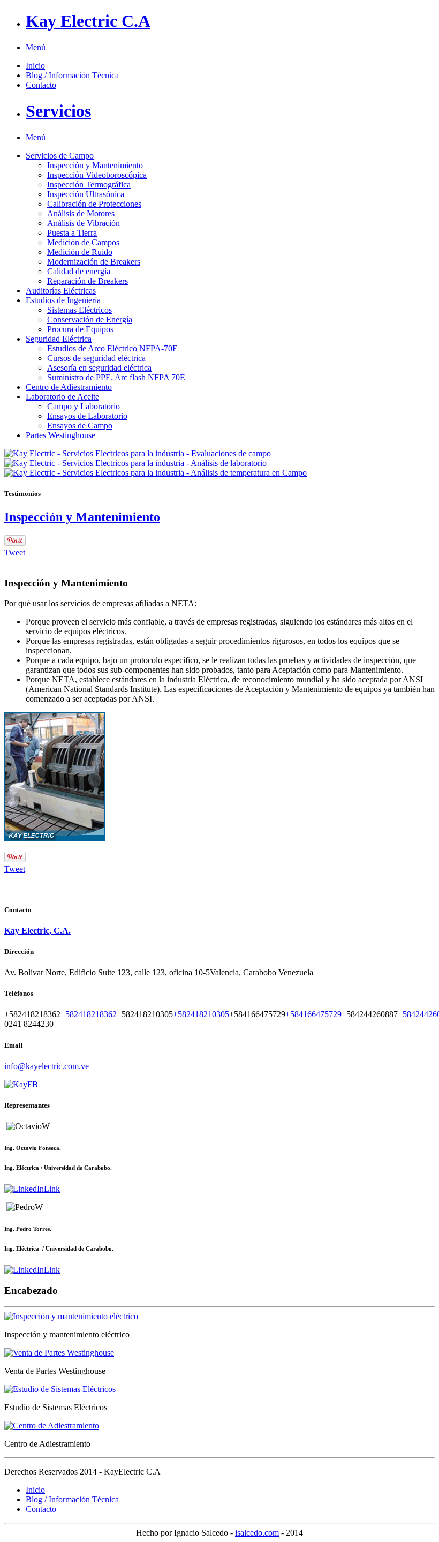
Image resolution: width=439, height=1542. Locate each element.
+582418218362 (88, 1014)
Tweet (14, 552)
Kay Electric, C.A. (37, 930)
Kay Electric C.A (88, 21)
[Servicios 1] (71, 1316)
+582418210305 (201, 1014)
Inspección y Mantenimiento (82, 517)
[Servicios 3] (60, 1389)
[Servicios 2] (59, 1352)
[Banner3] (155, 472)
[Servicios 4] (51, 1425)
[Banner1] (137, 453)
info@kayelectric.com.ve (46, 1066)
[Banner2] (135, 463)
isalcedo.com (257, 1532)
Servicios (58, 111)
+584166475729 (313, 1014)
